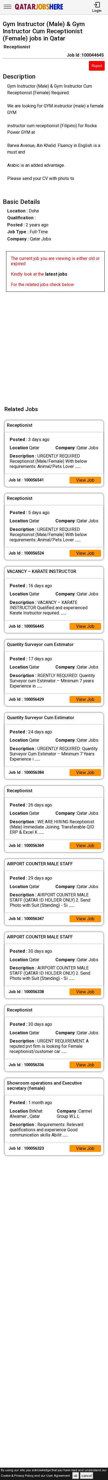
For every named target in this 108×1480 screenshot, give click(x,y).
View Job (85, 480)
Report (97, 66)
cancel (86, 1476)
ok (76, 1476)
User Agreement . (58, 1476)
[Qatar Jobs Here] (39, 9)
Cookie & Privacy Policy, (17, 1476)
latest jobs (56, 274)
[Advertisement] (54, 345)
